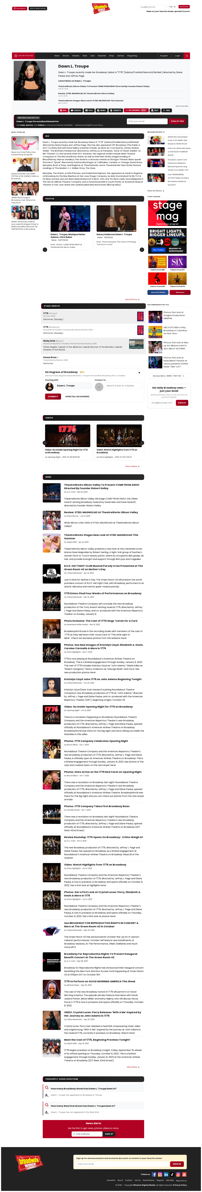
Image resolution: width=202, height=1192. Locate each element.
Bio (64, 110)
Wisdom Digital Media (144, 1185)
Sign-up (172, 6)
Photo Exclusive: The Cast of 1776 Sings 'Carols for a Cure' (116, 243)
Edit (156, 110)
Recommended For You (158, 305)
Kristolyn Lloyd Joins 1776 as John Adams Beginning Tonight (103, 679)
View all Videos (154, 190)
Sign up (182, 402)
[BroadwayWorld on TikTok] (172, 1174)
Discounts (180, 292)
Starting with (51, 380)
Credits (117, 110)
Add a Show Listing (37, 8)
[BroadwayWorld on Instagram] (160, 1174)
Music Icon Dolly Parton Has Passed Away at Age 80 (23, 147)
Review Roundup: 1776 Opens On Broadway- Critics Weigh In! (103, 837)
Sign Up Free (177, 121)
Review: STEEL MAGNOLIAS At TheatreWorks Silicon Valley (86, 93)
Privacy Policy (180, 1185)
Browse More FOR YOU (167, 376)
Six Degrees (137, 110)
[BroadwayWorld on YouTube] (184, 1174)
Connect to (100, 380)
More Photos (131, 299)
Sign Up (109, 1134)
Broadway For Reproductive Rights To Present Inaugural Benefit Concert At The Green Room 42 (100, 955)
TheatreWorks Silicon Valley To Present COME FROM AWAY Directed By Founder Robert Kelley (104, 86)
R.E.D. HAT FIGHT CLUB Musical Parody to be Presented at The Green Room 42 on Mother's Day (103, 567)
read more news (182, 106)
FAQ (168, 110)
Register (164, 55)
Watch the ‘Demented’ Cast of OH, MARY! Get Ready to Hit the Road (178, 140)
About (120, 1180)
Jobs (92, 55)
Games (120, 55)
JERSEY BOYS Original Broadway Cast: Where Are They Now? (23, 193)
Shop (111, 55)
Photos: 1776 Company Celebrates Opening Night (96, 741)
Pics (90, 110)
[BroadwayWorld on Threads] (178, 1174)
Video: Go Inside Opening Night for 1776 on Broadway (66, 451)
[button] (186, 55)
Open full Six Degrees (77, 396)
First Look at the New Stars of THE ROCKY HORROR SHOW (179, 151)
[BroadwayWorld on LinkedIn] (166, 1174)
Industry (75, 55)
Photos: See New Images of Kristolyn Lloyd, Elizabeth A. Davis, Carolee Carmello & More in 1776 (103, 646)
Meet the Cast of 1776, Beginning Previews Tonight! (97, 1039)
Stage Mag (132, 55)
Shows (66, 55)
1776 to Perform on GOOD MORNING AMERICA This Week (99, 981)
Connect (53, 396)
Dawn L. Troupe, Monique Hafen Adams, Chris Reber (68, 237)
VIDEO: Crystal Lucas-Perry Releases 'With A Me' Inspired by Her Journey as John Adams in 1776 (102, 1014)
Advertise (111, 1180)
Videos (77, 110)
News (57, 55)
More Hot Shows (158, 292)
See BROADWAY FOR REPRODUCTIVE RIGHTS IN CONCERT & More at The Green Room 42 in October (101, 924)
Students (102, 55)
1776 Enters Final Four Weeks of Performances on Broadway (102, 593)
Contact (128, 1180)
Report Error (181, 1181)
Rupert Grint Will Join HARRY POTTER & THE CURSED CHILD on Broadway (25, 169)
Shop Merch (21, 8)
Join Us (137, 1180)
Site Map (170, 1180)
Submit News (148, 1180)
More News (132, 1067)
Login (177, 55)
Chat (85, 55)
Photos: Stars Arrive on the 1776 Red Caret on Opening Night (103, 772)
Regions (160, 1180)
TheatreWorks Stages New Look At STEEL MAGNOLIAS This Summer (91, 100)
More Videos (131, 466)
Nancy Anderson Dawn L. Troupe (114, 236)
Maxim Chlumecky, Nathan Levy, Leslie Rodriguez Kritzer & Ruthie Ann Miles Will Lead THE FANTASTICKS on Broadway (24, 218)
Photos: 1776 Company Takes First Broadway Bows (97, 806)
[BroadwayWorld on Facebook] (154, 1174)
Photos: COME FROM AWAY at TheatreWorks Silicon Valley (66, 245)
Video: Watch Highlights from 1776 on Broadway (117, 451)
